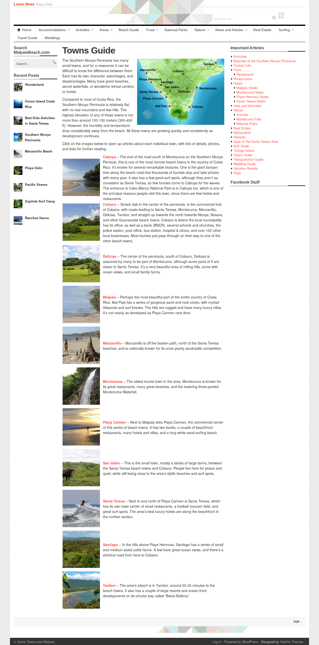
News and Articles (229, 30)
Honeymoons (243, 78)
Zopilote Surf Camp (40, 201)
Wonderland (34, 84)
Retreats (240, 137)
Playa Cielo (33, 167)
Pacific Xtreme (47, 4)
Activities (82, 30)
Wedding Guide (244, 163)
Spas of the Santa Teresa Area (256, 141)
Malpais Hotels (247, 87)
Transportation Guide (248, 159)
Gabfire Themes (291, 641)
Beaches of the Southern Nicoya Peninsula (265, 60)
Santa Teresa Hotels (251, 101)
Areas (104, 30)
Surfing (284, 30)
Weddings (52, 38)
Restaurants (245, 74)
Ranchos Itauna (37, 217)
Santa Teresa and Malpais (34, 641)
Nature (200, 30)
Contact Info (242, 65)
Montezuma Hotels (250, 92)
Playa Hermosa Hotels (253, 96)
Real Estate (262, 30)
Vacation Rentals (246, 168)
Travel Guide (27, 38)
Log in (217, 641)
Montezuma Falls (249, 119)
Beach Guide (129, 30)
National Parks (175, 30)
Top (297, 622)
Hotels (238, 83)
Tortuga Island (244, 150)
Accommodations (52, 30)
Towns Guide (243, 154)
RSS (281, 15)
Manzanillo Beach (38, 151)
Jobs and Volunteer (247, 105)
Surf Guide (241, 146)
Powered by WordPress (241, 641)
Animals (242, 114)
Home (26, 30)
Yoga (237, 172)
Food (150, 30)
